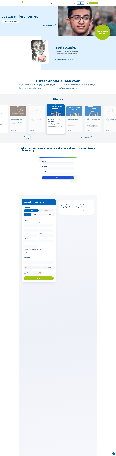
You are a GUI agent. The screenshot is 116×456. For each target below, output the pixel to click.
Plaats (40, 233)
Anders (50, 214)
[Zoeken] (74, 3)
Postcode (26, 233)
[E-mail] (83, 3)
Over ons (61, 3)
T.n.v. (25, 243)
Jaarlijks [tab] (31, 210)
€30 (35, 214)
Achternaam (44, 166)
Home (36, 3)
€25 (27, 214)
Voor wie (41, 3)
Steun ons (93, 3)
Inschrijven (57, 177)
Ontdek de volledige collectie (64, 59)
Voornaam (26, 222)
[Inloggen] (87, 3)
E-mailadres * (45, 171)
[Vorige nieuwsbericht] (25, 137)
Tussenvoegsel (42, 222)
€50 (42, 214)
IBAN (25, 259)
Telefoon (26, 238)
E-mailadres (41, 238)
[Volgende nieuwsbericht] (29, 137)
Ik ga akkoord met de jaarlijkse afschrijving (32, 249)
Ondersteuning (48, 3)
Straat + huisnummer (43, 228)
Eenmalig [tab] (46, 210)
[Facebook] (78, 3)
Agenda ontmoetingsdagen (10, 21)
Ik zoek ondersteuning (48, 25)
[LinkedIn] (81, 3)
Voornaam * (44, 161)
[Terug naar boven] (113, 453)
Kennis (55, 3)
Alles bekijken (86, 137)
